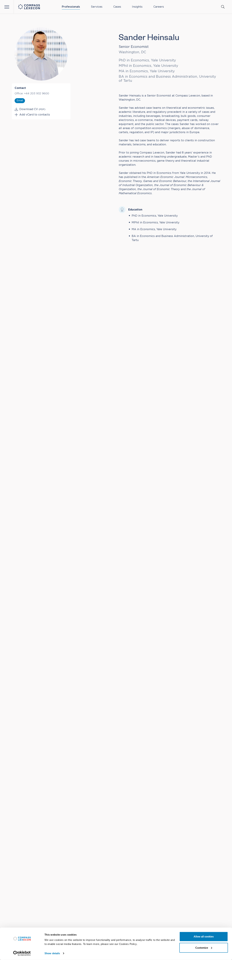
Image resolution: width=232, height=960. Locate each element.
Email (20, 100)
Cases (117, 6)
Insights (137, 6)
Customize (201, 947)
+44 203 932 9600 (36, 93)
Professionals (71, 6)
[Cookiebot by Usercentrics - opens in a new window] (22, 953)
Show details (52, 953)
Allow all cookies (204, 936)
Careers (158, 6)
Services (96, 6)
